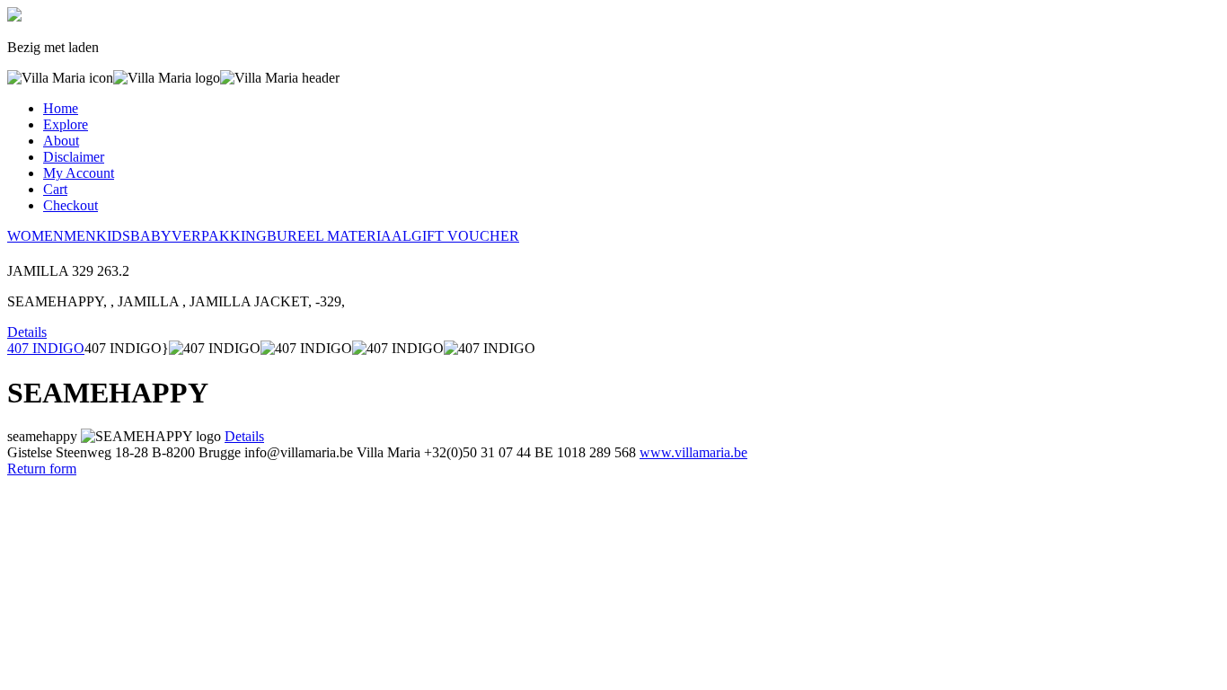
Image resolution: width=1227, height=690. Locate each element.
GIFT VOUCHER (465, 235)
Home (60, 108)
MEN (80, 235)
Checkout (70, 205)
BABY (151, 235)
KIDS (113, 235)
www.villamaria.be (693, 452)
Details (27, 332)
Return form (41, 468)
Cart (55, 189)
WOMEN (35, 235)
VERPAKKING (219, 235)
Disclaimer (73, 156)
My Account (78, 173)
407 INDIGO (45, 348)
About (61, 140)
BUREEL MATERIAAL (339, 235)
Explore (65, 124)
